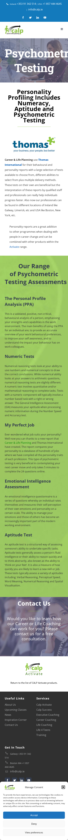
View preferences (34, 832)
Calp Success (44, 709)
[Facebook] (7, 780)
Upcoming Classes (16, 709)
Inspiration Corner (16, 720)
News (8, 715)
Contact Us (11, 725)
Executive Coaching (47, 715)
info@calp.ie (35, 9)
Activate (14, 247)
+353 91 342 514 (26, 4)
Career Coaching (46, 720)
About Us (10, 704)
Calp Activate (44, 704)
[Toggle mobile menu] (62, 29)
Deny (34, 823)
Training (41, 735)
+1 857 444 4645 (52, 4)
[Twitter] (14, 780)
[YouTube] (28, 780)
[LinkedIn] (21, 780)
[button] (63, 787)
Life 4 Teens (43, 730)
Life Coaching (44, 725)
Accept (34, 815)
